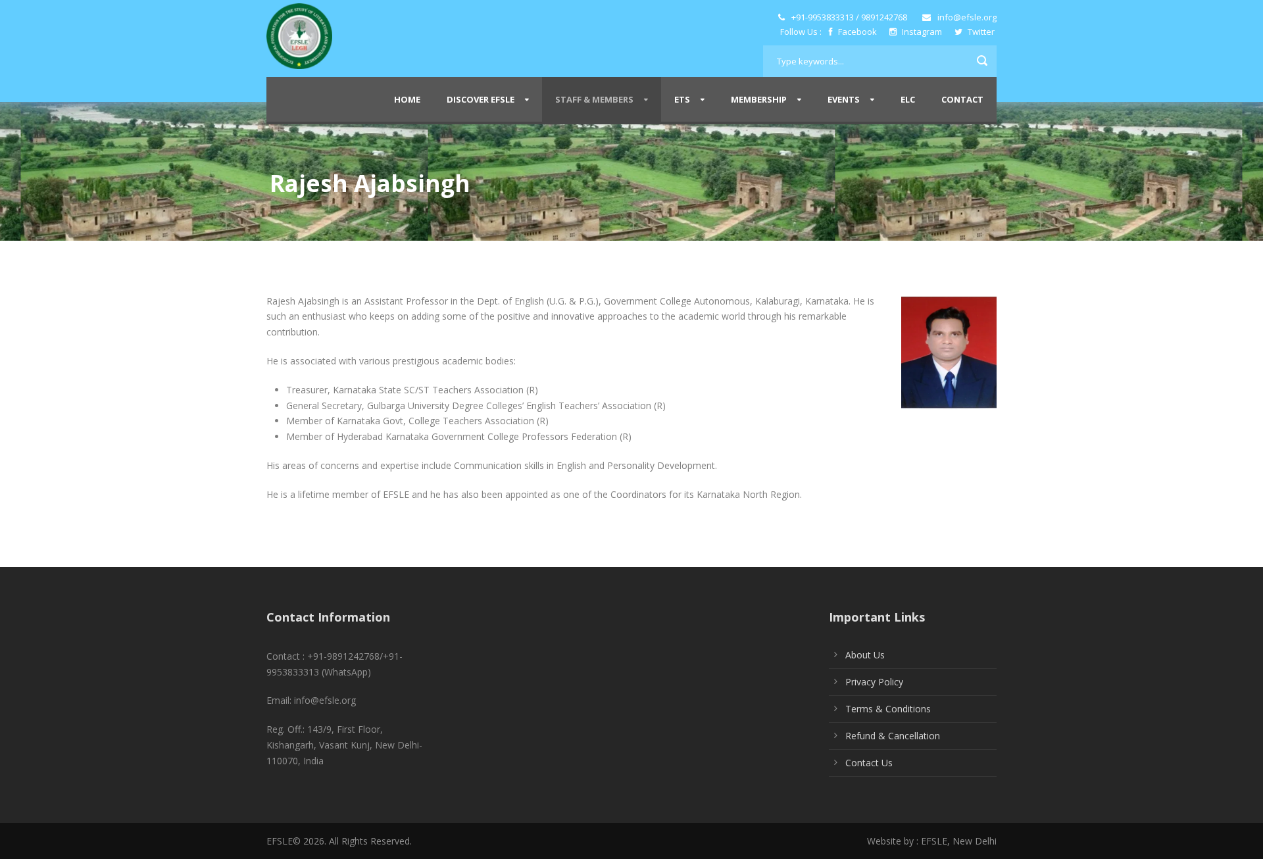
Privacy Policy (874, 681)
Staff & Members (594, 99)
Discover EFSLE (480, 99)
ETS (682, 99)
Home (407, 99)
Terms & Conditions (888, 708)
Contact (962, 99)
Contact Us (869, 762)
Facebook (857, 31)
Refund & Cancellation (892, 735)
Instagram (922, 31)
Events (844, 99)
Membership (759, 99)
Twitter (980, 31)
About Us (865, 655)
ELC (908, 99)
